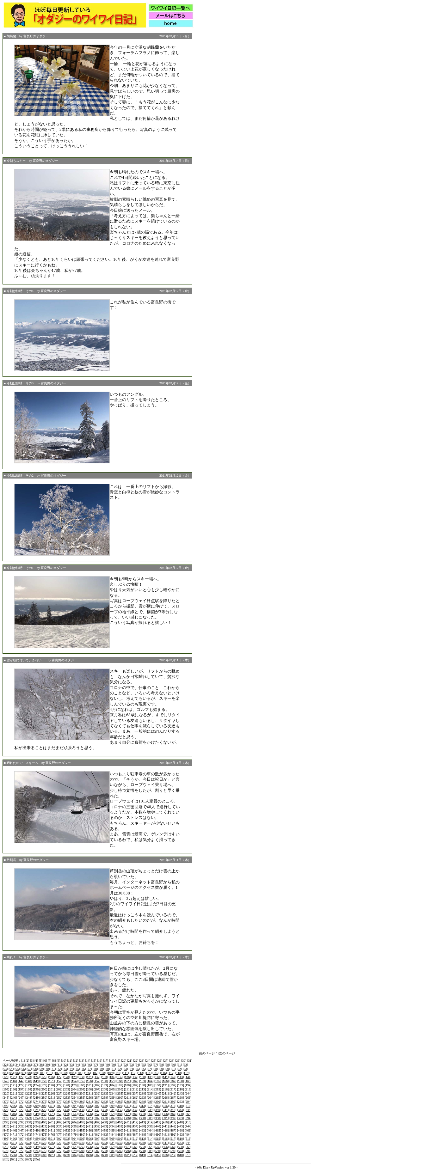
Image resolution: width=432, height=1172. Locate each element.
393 (180, 1118)
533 (104, 1143)
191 (165, 1085)
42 (65, 1064)
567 (172, 1147)
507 (97, 1138)
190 (157, 1085)
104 (72, 1073)
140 (157, 1077)
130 (81, 1077)
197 (21, 1089)
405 (81, 1122)
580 (81, 1151)
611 (127, 1155)
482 (97, 1134)
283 (104, 1101)
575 (43, 1151)
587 (135, 1151)
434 (112, 1126)
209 (112, 1089)
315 (157, 1106)
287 (135, 1101)
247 (21, 1097)
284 (112, 1101)
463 (142, 1130)
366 (165, 1114)
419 (188, 1122)
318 (180, 1106)
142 (172, 1077)
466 (165, 1130)
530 (81, 1143)
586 (127, 1151)
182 (97, 1085)
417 (172, 1122)
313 (142, 1106)
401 (51, 1122)
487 (135, 1134)
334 (112, 1110)
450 (43, 1130)
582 (97, 1151)
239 (150, 1093)
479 (74, 1134)
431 (89, 1126)
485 (119, 1134)
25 (153, 1060)
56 (149, 1064)
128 (66, 1077)
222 (21, 1093)
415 (157, 1122)
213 (142, 1089)
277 (59, 1101)
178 (66, 1085)
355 (81, 1114)
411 (127, 1122)
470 (5, 1134)
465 (157, 1130)
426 (51, 1126)
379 (74, 1118)
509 (112, 1138)
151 (51, 1081)
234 (112, 1093)
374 (36, 1118)
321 (13, 1110)
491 (165, 1134)
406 (89, 1122)
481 (89, 1134)
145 (5, 1081)
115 (155, 1073)
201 (51, 1089)
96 (17, 1073)
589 (150, 1151)
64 (11, 1069)
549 (36, 1147)
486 (127, 1134)
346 (13, 1114)
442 (172, 1126)
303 (66, 1106)
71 (53, 1069)
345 (5, 1114)
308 (104, 1106)
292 (172, 1101)
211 (127, 1089)
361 (127, 1114)
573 (28, 1151)
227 (59, 1093)
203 (66, 1089)
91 (173, 1069)
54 (137, 1064)
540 (157, 1143)
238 (142, 1093)
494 (188, 1134)
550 (43, 1147)
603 (66, 1155)
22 (135, 1060)
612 (135, 1155)
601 (51, 1155)
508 (104, 1138)
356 (89, 1114)
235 (119, 1093)
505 (81, 1138)
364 (150, 1114)
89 (161, 1069)
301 (51, 1106)
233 (104, 1093)
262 (135, 1097)
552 (59, 1147)
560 (119, 1147)
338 (142, 1110)
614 (150, 1155)
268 (180, 1097)
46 (89, 1064)
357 (97, 1114)
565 (157, 1147)
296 (13, 1106)
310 (119, 1106)
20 (123, 1060)
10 (63, 1060)
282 (97, 1101)
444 (188, 1126)
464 (150, 1130)
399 (36, 1122)
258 (104, 1097)
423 (28, 1126)
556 (89, 1147)
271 (13, 1101)
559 (112, 1147)
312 (135, 1106)
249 (36, 1097)
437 (135, 1126)
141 (165, 1077)
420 (5, 1126)
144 (188, 1077)
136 (127, 1077)
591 (165, 1151)
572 (21, 1151)
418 (180, 1122)
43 (71, 1064)
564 (150, 1147)
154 (74, 1081)
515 (157, 1138)
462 (135, 1130)
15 (93, 1060)
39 (47, 1064)
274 (36, 1101)
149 (36, 1081)
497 (21, 1138)
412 (135, 1122)
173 (28, 1085)
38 (41, 1064)
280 (81, 1101)
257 (97, 1097)
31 (189, 1060)
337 (135, 1110)
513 (142, 1138)
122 (21, 1077)
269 (188, 1097)
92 (179, 1069)
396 (13, 1122)
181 (89, 1085)
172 (21, 1085)
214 (150, 1089)
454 (74, 1130)
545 (5, 1147)
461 (127, 1130)
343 (180, 1110)
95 (11, 1073)
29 (177, 1060)
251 (51, 1097)
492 (172, 1134)
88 (155, 1069)
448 (28, 1130)
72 (59, 1069)
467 (172, 1130)
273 (28, 1101)
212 (135, 1089)
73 (65, 1069)
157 (97, 1081)
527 (59, 1143)
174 (36, 1085)
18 (111, 1060)
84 (131, 1069)
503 (66, 1138)
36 (29, 1064)
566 (165, 1147)
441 (165, 1126)
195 (5, 1089)
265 (157, 1097)
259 (112, 1097)
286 (127, 1101)
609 (112, 1155)
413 (142, 1122)
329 (74, 1110)
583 (104, 1151)
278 (66, 1101)
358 (104, 1114)
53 (131, 1064)
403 (66, 1122)
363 (142, 1114)
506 (89, 1138)
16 (99, 1060)
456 (89, 1130)
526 (51, 1143)
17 (105, 1060)
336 (127, 1110)
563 (142, 1147)
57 (155, 1064)
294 (188, 1101)
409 (112, 1122)
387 (135, 1118)
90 (167, 1069)
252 (59, 1097)
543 (180, 1143)
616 (165, 1155)
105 (79, 1073)
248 (28, 1097)
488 (142, 1134)
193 (180, 1085)
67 (29, 1069)
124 (36, 1077)
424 (36, 1126)
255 (81, 1097)
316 (165, 1106)
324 (36, 1110)
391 (165, 1118)
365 (157, 1114)
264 (150, 1097)
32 (5, 1064)
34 (17, 1064)
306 (89, 1106)
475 (43, 1134)
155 (81, 1081)
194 (188, 1085)
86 (143, 1069)
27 (165, 1060)
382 (97, 1118)
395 (5, 1122)
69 (41, 1069)
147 (21, 1081)
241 (165, 1093)
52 (125, 1064)
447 (21, 1130)
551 (51, 1147)
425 (43, 1126)
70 (47, 1069)
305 (81, 1106)
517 (172, 1138)
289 (150, 1101)
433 (104, 1126)
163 (142, 1081)
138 (142, 1077)
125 (43, 1077)
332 (97, 1110)
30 (183, 1060)
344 (188, 1110)
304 (74, 1106)
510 (119, 1138)
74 (71, 1069)
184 (112, 1085)
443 (180, 1126)
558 (104, 1147)
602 (59, 1155)
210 (119, 1089)
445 (5, 1130)
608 (104, 1155)
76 (83, 1069)
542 (172, 1143)
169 (188, 1081)
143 (180, 1077)
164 (150, 1081)
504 (74, 1138)
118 (178, 1073)
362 (135, 1114)
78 (95, 1069)
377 (59, 1118)
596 (13, 1155)
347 (21, 1114)
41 (59, 1064)
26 (159, 1060)
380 (81, 1118)
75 (77, 1069)
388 (142, 1118)
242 (172, 1093)
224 (36, 1093)
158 (104, 1081)
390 (157, 1118)
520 (5, 1143)
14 (87, 1060)
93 (185, 1069)
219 (188, 1089)
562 (135, 1147)
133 (104, 1077)
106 (87, 1073)
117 (171, 1073)
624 (36, 1159)
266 (165, 1097)
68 (35, 1069)
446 (13, 1130)
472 (21, 1134)
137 (135, 1077)
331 (89, 1110)
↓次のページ (226, 1053)
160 (119, 1081)
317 (172, 1106)
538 (142, 1143)
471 (13, 1134)
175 (43, 1085)
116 (163, 1073)
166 (165, 1081)
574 (36, 1151)
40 (53, 1064)
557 (97, 1147)
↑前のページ (206, 1053)
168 (180, 1081)
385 (119, 1118)
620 (5, 1159)
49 (107, 1064)
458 (104, 1130)
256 (89, 1097)
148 (28, 1081)
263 (142, 1097)
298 (28, 1106)
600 (43, 1155)
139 (150, 1077)
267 (172, 1097)
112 (133, 1073)
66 (23, 1069)
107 (95, 1073)
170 (5, 1085)
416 (165, 1122)
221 (13, 1093)
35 (23, 1064)
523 (28, 1143)
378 (66, 1118)
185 (119, 1085)
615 (157, 1155)
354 (74, 1114)
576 (51, 1151)
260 (119, 1097)
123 (28, 1077)
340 (157, 1110)
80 (107, 1069)
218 (180, 1089)
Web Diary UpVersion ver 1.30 (216, 1167)
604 (74, 1155)
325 (43, 1110)
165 (157, 1081)
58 (161, 1064)
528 (66, 1143)
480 (81, 1134)
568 (180, 1147)
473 (28, 1134)
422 (21, 1126)
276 (51, 1101)
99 (35, 1073)
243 (180, 1093)
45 (83, 1064)
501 (51, 1138)
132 (97, 1077)
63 (5, 1069)
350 (43, 1114)
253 (66, 1097)
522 (21, 1143)
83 (125, 1069)
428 (66, 1126)
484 (112, 1134)
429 (74, 1126)
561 (127, 1147)
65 (17, 1069)
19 (117, 1060)
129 (74, 1077)
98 (29, 1073)
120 (5, 1077)
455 (81, 1130)
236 (127, 1093)
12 (75, 1060)
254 (74, 1097)
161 (127, 1081)
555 (81, 1147)
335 (119, 1110)
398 (28, 1122)
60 (173, 1064)
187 (135, 1085)
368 (180, 1114)
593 (180, 1151)
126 (51, 1077)
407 (97, 1122)
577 (59, 1151)
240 (157, 1093)
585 (119, 1151)
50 (113, 1064)
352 (59, 1114)
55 (143, 1064)
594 (188, 1151)
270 (5, 1101)
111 (125, 1073)
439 (150, 1126)
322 (21, 1110)
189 (150, 1085)
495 (5, 1138)
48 (101, 1064)
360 (119, 1114)
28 (171, 1060)
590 (157, 1151)
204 (74, 1089)
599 (36, 1155)
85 (137, 1069)
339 (150, 1110)
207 (97, 1089)
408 (104, 1122)
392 (172, 1118)
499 (36, 1138)
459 (112, 1130)
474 (36, 1134)
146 (13, 1081)
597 (21, 1155)
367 (172, 1114)
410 (119, 1122)
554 (74, 1147)
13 (81, 1060)
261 (127, 1097)
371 (13, 1118)
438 (142, 1126)
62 (185, 1064)
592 (172, 1151)
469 (188, 1130)
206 (89, 1089)
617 (172, 1155)
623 (28, 1159)
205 (81, 1089)
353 (66, 1114)
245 (5, 1097)
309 (112, 1106)
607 (97, 1155)
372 (21, 1118)
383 (104, 1118)
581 (89, 1151)
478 (66, 1134)
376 (51, 1118)
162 (135, 1081)
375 (43, 1118)
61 (179, 1064)
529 (74, 1143)
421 (13, 1126)
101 (49, 1073)
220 (5, 1093)
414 (150, 1122)
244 (188, 1093)
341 (165, 1110)
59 (167, 1064)
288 (142, 1101)
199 (36, 1089)
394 (188, 1118)
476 (51, 1134)
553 (66, 1147)
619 (188, 1155)
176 (51, 1085)
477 (59, 1134)
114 (148, 1073)
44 (77, 1064)
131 (89, 1077)
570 (5, 1151)
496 (13, 1138)
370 (5, 1118)
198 (28, 1089)
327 (59, 1110)
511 (127, 1138)
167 (172, 1081)
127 (59, 1077)
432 (97, 1126)
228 (66, 1093)
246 (13, 1097)
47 (95, 1064)
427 (59, 1126)
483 (104, 1134)
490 (157, 1134)
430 (81, 1126)
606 (89, 1155)
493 (180, 1134)
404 (74, 1122)
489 (150, 1134)
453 (66, 1130)
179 (74, 1085)
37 (35, 1064)
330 (81, 1110)
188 (142, 1085)
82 (119, 1069)
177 (59, 1085)
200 (43, 1089)
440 (157, 1126)
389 (150, 1118)
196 (13, 1089)
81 (113, 1069)
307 (97, 1106)
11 (69, 1060)
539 (150, 1143)
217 (172, 1089)
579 (74, 1151)
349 (36, 1114)
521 (13, 1143)
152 (59, 1081)
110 (117, 1073)
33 (11, 1064)
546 (13, 1147)
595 (5, 1155)
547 (21, 1147)
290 (157, 1101)
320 (5, 1110)
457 (97, 1130)
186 (127, 1085)
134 (112, 1077)
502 (59, 1138)
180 (81, 1085)
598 (28, 1155)
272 (21, 1101)
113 (140, 1073)
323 (28, 1110)
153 (66, 1081)
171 (13, 1085)
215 (157, 1089)
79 (101, 1069)
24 (147, 1060)
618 (180, 1155)
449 (36, 1130)
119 (186, 1073)
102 (57, 1073)
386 (127, 1118)
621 (13, 1159)
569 (188, 1147)
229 (74, 1093)
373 (28, 1118)
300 (43, 1106)
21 (129, 1060)
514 (150, 1138)
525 (43, 1143)
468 (180, 1130)
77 (89, 1069)
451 (51, 1130)
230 (81, 1093)
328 (66, 1110)
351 (51, 1114)
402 (59, 1122)
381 (89, 1118)
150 (43, 1081)
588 (142, 1151)
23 (141, 1060)
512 (135, 1138)
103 (64, 1073)
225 (43, 1093)
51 (119, 1064)
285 (119, 1101)
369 (188, 1114)
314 (150, 1106)
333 (104, 1110)
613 (142, 1155)
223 (28, 1093)
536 (127, 1143)
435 (119, 1126)
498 (28, 1138)
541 (165, 1143)
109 (110, 1073)
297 (21, 1106)
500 (43, 1138)
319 (188, 1106)
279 (74, 1101)
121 (13, 1077)
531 (89, 1143)
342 (172, 1110)
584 (112, 1151)
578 (66, 1151)
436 (127, 1126)
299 (36, 1106)
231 (89, 1093)
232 (97, 1093)
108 (102, 1073)
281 (89, 1101)
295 (5, 1106)
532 (97, 1143)
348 (28, 1114)
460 (119, 1130)
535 (119, 1143)
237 (135, 1093)
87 (149, 1069)
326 (51, 1110)
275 (43, 1101)
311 (127, 1106)
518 (180, 1138)
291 (165, 1101)
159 (112, 1081)
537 (135, 1143)
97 (23, 1073)
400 (43, 1122)
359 (112, 1114)
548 (28, 1147)
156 (89, 1081)
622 (21, 1159)
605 (81, 1155)
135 (119, 1077)
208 (104, 1089)
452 (59, 1130)
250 (43, 1097)
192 (172, 1085)
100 (42, 1073)
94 (5, 1073)
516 (165, 1138)
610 (119, 1155)
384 (112, 1118)
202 (59, 1089)
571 (13, 1151)
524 (36, 1143)
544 (188, 1143)
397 (21, 1122)
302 (59, 1106)
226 (51, 1093)
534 (112, 1143)
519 (188, 1138)
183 (104, 1085)
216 (165, 1089)
